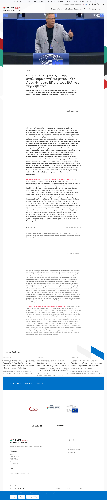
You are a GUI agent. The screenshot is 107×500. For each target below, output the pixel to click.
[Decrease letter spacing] (87, 1)
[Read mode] (54, 1)
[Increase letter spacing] (91, 1)
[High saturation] (35, 1)
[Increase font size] (77, 1)
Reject (22, 497)
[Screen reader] (51, 1)
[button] (103, 9)
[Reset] (94, 1)
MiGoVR (81, 488)
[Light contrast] (29, 1)
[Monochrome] (23, 1)
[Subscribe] (95, 383)
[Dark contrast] (26, 1)
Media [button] (99, 9)
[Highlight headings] (48, 1)
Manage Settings (32, 497)
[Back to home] (12, 9)
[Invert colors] (20, 1)
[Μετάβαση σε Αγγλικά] (83, 4)
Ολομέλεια (29, 70)
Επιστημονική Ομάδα (68, 4)
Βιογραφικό (71, 447)
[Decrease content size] (66, 1)
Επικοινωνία (78, 4)
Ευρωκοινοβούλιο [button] (80, 9)
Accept (14, 497)
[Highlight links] (45, 1)
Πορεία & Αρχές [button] (56, 9)
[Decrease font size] (73, 1)
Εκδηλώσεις (92, 9)
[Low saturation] (32, 1)
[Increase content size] (69, 1)
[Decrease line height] (80, 1)
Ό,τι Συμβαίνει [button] (68, 9)
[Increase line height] (84, 1)
